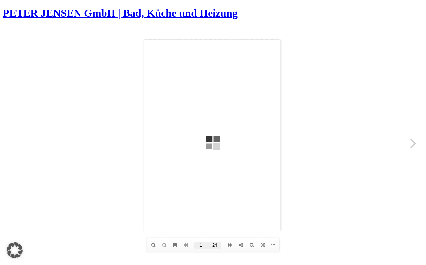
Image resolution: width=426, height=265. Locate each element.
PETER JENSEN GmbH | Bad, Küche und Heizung (120, 13)
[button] (14, 250)
